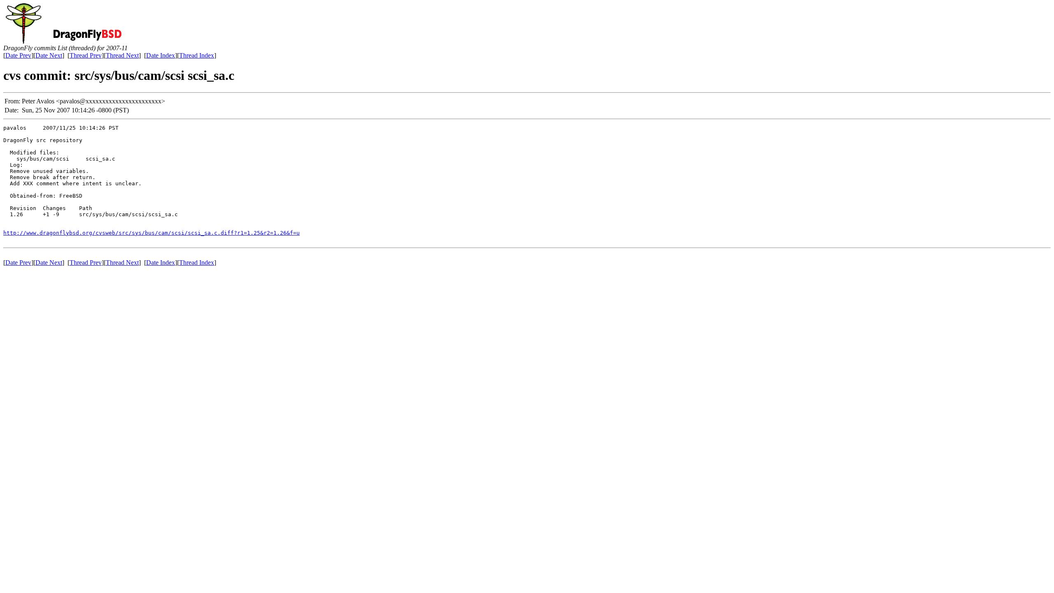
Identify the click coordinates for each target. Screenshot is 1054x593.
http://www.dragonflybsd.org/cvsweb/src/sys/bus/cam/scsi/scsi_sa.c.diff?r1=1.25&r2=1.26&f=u (151, 233)
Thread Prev (86, 55)
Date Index (160, 55)
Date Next (48, 55)
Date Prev (18, 55)
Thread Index (196, 55)
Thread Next (122, 55)
